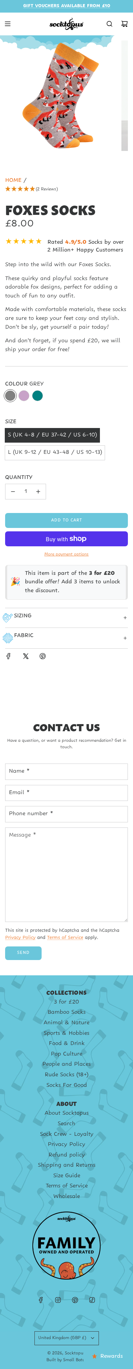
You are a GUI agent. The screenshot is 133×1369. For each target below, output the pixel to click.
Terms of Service (65, 938)
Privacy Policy (20, 938)
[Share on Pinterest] (42, 658)
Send (23, 953)
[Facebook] (40, 1300)
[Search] (109, 23)
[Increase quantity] (38, 491)
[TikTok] (92, 1300)
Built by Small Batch (66, 1360)
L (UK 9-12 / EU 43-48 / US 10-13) (55, 452)
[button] (66, 189)
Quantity (18, 477)
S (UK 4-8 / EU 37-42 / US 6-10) (52, 435)
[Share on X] (25, 658)
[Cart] (124, 23)
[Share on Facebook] (8, 658)
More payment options (66, 554)
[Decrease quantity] (12, 491)
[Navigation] (7, 23)
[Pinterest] (75, 1300)
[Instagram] (57, 1300)
